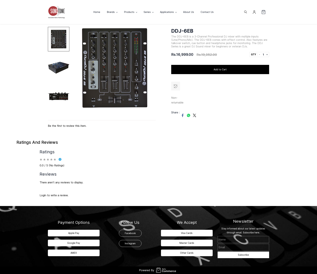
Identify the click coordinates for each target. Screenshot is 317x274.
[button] (265, 12)
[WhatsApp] (188, 115)
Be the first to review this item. (67, 125)
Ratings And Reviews (37, 142)
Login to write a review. (54, 195)
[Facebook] (182, 115)
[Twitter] (194, 115)
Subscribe (243, 254)
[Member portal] (254, 12)
